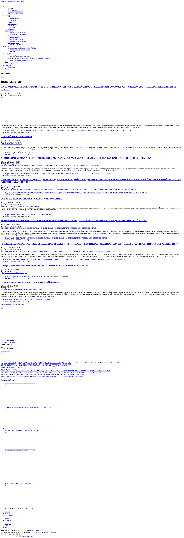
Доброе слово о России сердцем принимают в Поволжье (30, 282)
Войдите (7, 132)
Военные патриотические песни (19, 50)
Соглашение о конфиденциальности (44, 532)
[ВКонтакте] (3, 536)
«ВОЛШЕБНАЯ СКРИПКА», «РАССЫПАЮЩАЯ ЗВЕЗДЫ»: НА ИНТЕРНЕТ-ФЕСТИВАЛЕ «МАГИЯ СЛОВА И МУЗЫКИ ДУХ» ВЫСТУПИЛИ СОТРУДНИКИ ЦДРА (89, 244)
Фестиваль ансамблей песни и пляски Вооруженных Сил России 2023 (28, 407)
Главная (7, 6)
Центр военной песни (15, 44)
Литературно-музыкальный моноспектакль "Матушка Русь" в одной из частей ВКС (45, 265)
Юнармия (11, 27)
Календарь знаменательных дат (18, 56)
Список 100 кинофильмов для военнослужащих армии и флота (29, 58)
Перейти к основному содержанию (12, 1)
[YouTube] (14, 536)
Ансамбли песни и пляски (17, 34)
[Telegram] (18, 536)
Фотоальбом (7, 380)
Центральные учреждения (16, 32)
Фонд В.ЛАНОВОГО (15, 13)
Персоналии (12, 24)
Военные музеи (13, 18)
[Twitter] (6, 536)
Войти (7, 527)
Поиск (7, 69)
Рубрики (7, 15)
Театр (10, 22)
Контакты (8, 65)
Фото (6, 62)
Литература (12, 20)
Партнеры (11, 67)
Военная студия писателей (17, 41)
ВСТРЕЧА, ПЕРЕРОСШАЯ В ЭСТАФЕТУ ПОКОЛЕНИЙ (31, 198)
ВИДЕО (11, 63)
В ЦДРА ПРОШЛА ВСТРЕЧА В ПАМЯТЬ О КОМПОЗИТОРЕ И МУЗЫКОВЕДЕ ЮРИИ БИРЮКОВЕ (35, 366)
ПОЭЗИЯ (11, 51)
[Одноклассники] (10, 536)
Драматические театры (15, 39)
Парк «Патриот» (13, 43)
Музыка (11, 17)
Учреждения (9, 31)
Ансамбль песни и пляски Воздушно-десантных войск (22, 430)
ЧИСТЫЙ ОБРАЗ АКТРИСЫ (16, 136)
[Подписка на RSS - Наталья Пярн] (12, 304)
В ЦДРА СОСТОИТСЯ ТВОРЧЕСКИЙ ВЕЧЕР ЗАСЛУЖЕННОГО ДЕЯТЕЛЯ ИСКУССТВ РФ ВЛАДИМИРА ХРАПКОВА (42, 376)
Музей (7, 518)
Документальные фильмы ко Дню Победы (22, 48)
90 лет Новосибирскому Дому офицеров (18, 483)
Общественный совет (15, 12)
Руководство (12, 10)
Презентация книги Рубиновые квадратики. (19, 508)
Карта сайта (8, 525)
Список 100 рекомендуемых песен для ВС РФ (23, 60)
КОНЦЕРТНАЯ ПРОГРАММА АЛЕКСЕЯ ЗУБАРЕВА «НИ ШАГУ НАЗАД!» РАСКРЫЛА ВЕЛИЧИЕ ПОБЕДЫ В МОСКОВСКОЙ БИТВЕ (74, 220)
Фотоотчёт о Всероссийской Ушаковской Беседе (20, 451)
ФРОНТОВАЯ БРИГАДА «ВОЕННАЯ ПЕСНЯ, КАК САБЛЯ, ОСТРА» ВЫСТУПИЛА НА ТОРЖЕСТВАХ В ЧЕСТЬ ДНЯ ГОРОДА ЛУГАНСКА (76, 158)
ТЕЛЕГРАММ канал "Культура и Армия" (8, 341)
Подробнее (68, 130)
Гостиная (8, 46)
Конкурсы (11, 25)
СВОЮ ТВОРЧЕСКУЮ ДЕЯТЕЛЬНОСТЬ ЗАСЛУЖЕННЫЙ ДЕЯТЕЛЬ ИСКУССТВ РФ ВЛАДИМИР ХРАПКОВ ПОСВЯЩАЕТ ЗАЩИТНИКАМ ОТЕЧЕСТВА (55, 372)
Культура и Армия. (34, 530)
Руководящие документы (16, 55)
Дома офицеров (13, 37)
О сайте (11, 8)
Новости (11, 29)
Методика (8, 53)
